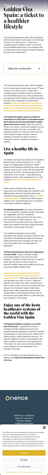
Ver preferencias (24, 467)
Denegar (24, 460)
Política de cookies (11, 472)
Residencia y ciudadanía (24, 415)
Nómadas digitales (24, 421)
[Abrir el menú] (45, 6)
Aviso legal (39, 472)
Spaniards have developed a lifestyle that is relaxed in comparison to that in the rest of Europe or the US (22, 275)
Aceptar (24, 453)
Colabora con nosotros (24, 423)
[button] (44, 427)
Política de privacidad (26, 472)
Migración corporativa (24, 418)
